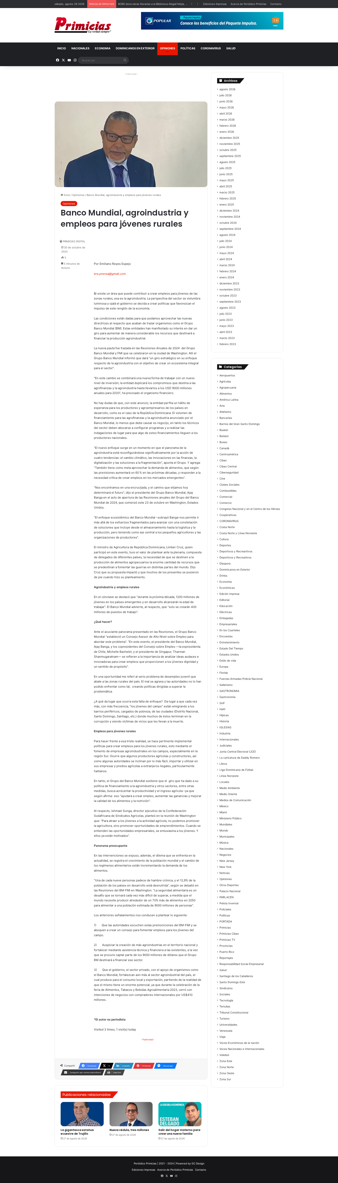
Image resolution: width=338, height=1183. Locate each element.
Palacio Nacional (229, 891)
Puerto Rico (226, 951)
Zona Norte (226, 1067)
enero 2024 (226, 277)
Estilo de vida (227, 660)
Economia (102, 48)
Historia (224, 721)
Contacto (275, 3)
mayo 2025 (226, 180)
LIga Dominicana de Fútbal (236, 769)
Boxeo (223, 442)
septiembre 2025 (230, 156)
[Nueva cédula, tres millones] (131, 1114)
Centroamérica (228, 454)
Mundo (223, 830)
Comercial (225, 496)
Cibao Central (228, 466)
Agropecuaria (227, 387)
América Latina (228, 399)
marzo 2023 (227, 338)
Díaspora (225, 563)
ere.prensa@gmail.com (110, 274)
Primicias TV (227, 939)
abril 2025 (225, 186)
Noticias (224, 873)
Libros (223, 763)
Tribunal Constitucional (233, 1012)
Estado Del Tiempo (231, 648)
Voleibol (224, 1055)
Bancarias (225, 417)
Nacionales (80, 48)
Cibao (223, 460)
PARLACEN (226, 897)
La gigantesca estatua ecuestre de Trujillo (77, 1132)
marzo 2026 (227, 119)
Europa (223, 666)
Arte (222, 405)
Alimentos (225, 393)
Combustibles (227, 490)
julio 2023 (225, 313)
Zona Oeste (226, 1073)
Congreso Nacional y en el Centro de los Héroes (249, 508)
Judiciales (225, 745)
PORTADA (225, 921)
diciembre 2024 (229, 210)
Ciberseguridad (228, 472)
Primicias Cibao (229, 933)
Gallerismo (226, 684)
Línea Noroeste (229, 775)
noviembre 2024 (229, 216)
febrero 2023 (227, 344)
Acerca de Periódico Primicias (248, 3)
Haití (222, 709)
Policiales (225, 909)
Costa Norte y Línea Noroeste (238, 533)
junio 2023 (226, 319)
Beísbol (223, 436)
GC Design (197, 1163)
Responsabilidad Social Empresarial (241, 964)
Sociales (224, 994)
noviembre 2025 (229, 143)
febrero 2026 (227, 125)
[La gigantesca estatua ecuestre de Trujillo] (82, 1114)
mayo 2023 (226, 325)
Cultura (224, 539)
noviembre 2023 (229, 289)
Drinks (223, 575)
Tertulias (224, 1006)
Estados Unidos (229, 654)
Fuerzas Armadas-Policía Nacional (240, 678)
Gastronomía (227, 697)
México (223, 806)
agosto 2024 (227, 234)
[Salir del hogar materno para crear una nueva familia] (179, 1114)
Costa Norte (227, 527)
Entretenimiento (229, 642)
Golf (222, 703)
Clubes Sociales (229, 484)
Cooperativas (227, 515)
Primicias (225, 927)
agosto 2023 (227, 307)
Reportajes (226, 957)
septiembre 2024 (230, 228)
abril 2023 (225, 332)
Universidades (228, 1024)
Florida (223, 672)
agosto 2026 (227, 89)
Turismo (224, 1018)
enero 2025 (226, 204)
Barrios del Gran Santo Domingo (239, 424)
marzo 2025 (227, 192)
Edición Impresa (229, 593)
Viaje (222, 1036)
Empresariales (228, 624)
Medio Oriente (228, 794)
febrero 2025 (227, 198)
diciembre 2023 (229, 283)
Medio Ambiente (229, 788)
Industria (224, 733)
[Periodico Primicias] (83, 25)
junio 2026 (226, 101)
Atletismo (225, 411)
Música (223, 842)
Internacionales (229, 739)
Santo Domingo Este (232, 982)
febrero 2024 (227, 271)
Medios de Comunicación (235, 800)
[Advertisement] (131, 85)
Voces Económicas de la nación (239, 1042)
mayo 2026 (226, 107)
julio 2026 (225, 95)
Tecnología (226, 1000)
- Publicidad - (148, 1039)
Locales (224, 782)
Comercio (225, 502)
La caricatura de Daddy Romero (239, 757)
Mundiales (225, 824)
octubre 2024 (228, 222)
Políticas (188, 48)
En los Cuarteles (229, 630)
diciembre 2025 (229, 137)
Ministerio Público (230, 818)
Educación (226, 606)
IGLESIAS (225, 727)
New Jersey (226, 860)
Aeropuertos (227, 375)
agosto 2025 (227, 162)
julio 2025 (225, 168)
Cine (222, 478)
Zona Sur (225, 1079)
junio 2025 (226, 174)
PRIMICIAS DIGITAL (74, 241)
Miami (223, 812)
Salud (231, 48)
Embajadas (226, 618)
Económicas (227, 587)
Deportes (225, 545)
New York (225, 866)
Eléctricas (225, 612)
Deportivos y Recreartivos (235, 551)
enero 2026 (226, 131)
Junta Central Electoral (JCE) (237, 751)
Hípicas (224, 715)
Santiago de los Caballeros (236, 976)
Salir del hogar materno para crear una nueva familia (179, 1132)
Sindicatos (226, 988)
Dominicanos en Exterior (135, 48)
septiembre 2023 (230, 301)
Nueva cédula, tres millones (129, 1130)
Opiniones (167, 48)
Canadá (224, 448)
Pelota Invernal (228, 903)
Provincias (226, 945)
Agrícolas (225, 381)
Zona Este (225, 1061)
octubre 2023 (228, 295)
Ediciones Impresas (215, 3)
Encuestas (226, 636)
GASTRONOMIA (229, 690)
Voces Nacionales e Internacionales (241, 1048)
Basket (223, 430)
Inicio (61, 48)
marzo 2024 (227, 265)
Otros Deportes (229, 885)
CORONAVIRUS (211, 48)
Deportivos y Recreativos (235, 557)
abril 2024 (225, 259)
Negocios (225, 854)
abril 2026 (225, 113)
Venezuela (225, 1030)
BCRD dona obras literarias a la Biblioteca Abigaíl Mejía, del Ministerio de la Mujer (167, 3)
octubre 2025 (227, 149)
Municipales (226, 836)
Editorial (224, 599)
